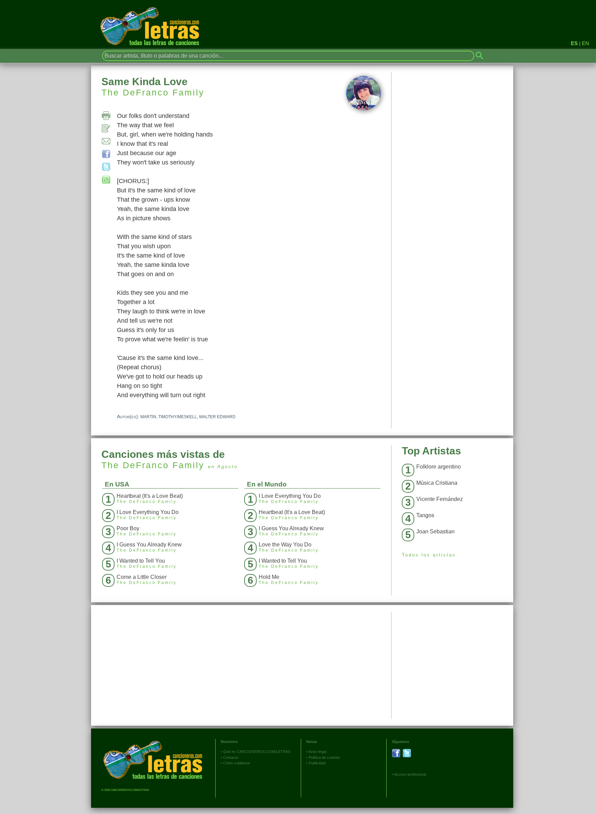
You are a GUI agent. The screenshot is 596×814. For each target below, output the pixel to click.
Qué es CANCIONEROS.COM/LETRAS (256, 752)
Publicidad (317, 763)
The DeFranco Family (153, 92)
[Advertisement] (452, 660)
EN (585, 43)
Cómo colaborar (236, 763)
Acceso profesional (410, 774)
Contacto (230, 757)
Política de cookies (324, 757)
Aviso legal (317, 752)
